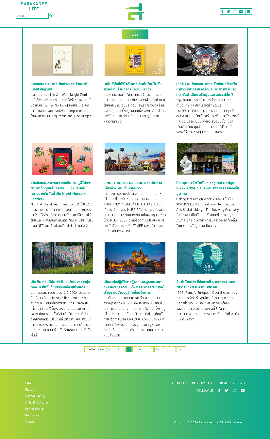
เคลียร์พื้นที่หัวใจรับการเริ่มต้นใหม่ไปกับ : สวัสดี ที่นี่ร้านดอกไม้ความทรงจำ (134, 86)
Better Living (35, 396)
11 (135, 349)
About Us (179, 383)
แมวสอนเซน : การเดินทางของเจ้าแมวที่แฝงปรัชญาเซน (59, 86)
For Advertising (231, 383)
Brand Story (34, 408)
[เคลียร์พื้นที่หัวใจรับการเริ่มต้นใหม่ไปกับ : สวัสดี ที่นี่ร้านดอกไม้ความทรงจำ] (135, 60)
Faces (29, 389)
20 (150, 349)
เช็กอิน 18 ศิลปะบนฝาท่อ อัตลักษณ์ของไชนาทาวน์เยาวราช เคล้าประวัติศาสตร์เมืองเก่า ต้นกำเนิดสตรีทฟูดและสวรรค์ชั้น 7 (206, 89)
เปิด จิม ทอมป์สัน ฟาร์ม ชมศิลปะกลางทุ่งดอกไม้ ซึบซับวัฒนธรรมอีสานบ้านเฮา (60, 284)
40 (163, 349)
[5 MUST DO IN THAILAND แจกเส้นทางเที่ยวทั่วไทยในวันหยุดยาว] (135, 159)
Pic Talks (32, 415)
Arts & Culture (36, 402)
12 (140, 349)
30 (157, 349)
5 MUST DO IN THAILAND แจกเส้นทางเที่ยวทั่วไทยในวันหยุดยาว (133, 185)
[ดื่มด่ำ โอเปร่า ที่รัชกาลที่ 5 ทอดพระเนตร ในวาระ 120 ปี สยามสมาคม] (207, 258)
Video (29, 421)
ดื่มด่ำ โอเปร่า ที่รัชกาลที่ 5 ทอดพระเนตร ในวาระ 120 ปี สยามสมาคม (205, 284)
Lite (28, 383)
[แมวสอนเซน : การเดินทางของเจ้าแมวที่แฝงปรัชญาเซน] (62, 60)
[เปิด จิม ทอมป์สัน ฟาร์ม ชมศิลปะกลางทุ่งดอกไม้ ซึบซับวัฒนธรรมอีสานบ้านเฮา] (62, 258)
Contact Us (202, 383)
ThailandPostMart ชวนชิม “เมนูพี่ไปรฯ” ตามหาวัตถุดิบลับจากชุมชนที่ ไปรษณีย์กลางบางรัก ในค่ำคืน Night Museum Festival (61, 191)
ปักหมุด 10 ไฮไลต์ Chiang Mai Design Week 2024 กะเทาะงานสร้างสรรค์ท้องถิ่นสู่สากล (207, 188)
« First (102, 349)
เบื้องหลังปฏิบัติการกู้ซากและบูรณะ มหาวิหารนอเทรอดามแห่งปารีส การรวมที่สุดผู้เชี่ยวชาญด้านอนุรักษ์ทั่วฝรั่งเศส (134, 287)
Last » (181, 349)
